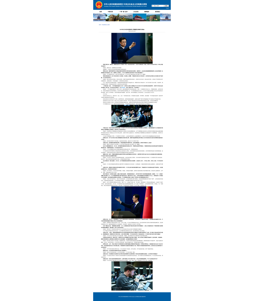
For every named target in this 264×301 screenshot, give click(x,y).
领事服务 (146, 11)
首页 (100, 11)
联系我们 (157, 11)
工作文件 (123, 87)
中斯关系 (110, 11)
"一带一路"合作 (123, 11)
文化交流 (135, 11)
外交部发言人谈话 (106, 24)
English (167, 8)
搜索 (166, 5)
